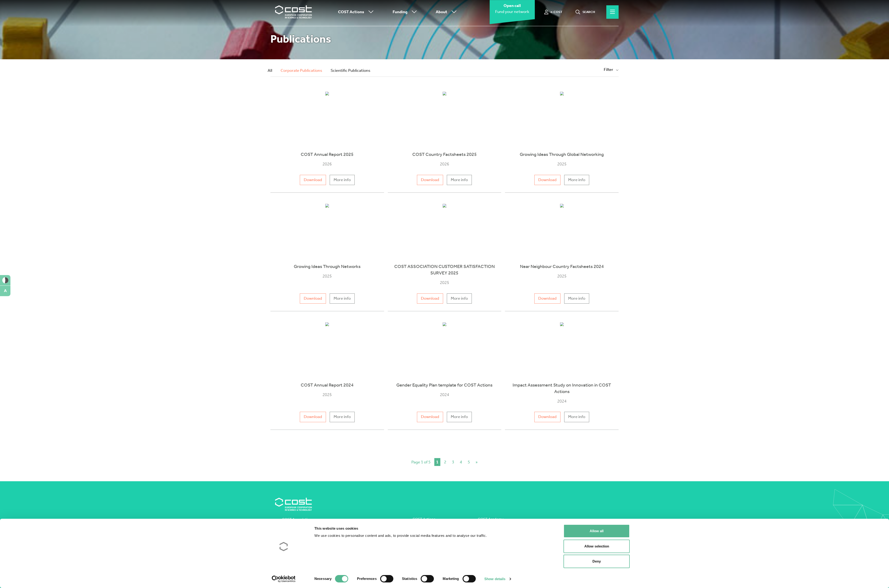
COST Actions (351, 11)
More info (342, 179)
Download (313, 179)
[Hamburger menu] (612, 12)
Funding (400, 11)
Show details (494, 579)
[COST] (293, 12)
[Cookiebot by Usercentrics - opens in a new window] (283, 578)
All (270, 70)
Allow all (597, 531)
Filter (609, 69)
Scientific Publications (350, 70)
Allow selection (596, 546)
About (441, 11)
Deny (596, 561)
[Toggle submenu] (370, 12)
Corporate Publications (301, 70)
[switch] (386, 578)
